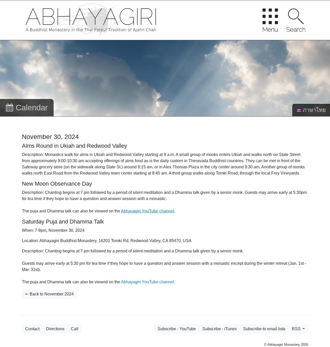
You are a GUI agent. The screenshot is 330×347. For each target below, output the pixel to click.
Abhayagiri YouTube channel (147, 282)
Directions (55, 329)
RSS (297, 329)
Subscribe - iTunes (219, 329)
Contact (32, 329)
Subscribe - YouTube (177, 329)
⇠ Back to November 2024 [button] (49, 294)
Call (74, 329)
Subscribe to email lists (264, 329)
